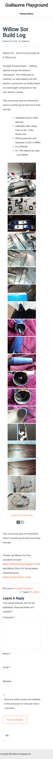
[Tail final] (22, 310)
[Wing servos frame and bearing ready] (22, 205)
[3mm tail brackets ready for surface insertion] (22, 275)
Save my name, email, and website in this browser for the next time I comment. (22, 703)
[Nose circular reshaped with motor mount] (22, 380)
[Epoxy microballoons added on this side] (22, 414)
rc (33, 588)
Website (7, 681)
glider (35, 592)
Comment (9, 617)
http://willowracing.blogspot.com (21, 564)
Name (7, 653)
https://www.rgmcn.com (17, 577)
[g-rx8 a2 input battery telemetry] (22, 449)
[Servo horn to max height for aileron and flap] (22, 188)
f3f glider (18, 588)
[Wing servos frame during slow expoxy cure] (22, 223)
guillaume (25, 41)
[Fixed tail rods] (22, 327)
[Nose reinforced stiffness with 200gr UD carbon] (22, 397)
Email (6, 667)
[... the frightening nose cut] (22, 362)
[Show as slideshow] (22, 515)
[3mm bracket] (22, 292)
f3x (31, 592)
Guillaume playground (26, 5)
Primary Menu (26, 13)
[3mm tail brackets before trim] (22, 258)
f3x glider (27, 588)
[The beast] (22, 171)
